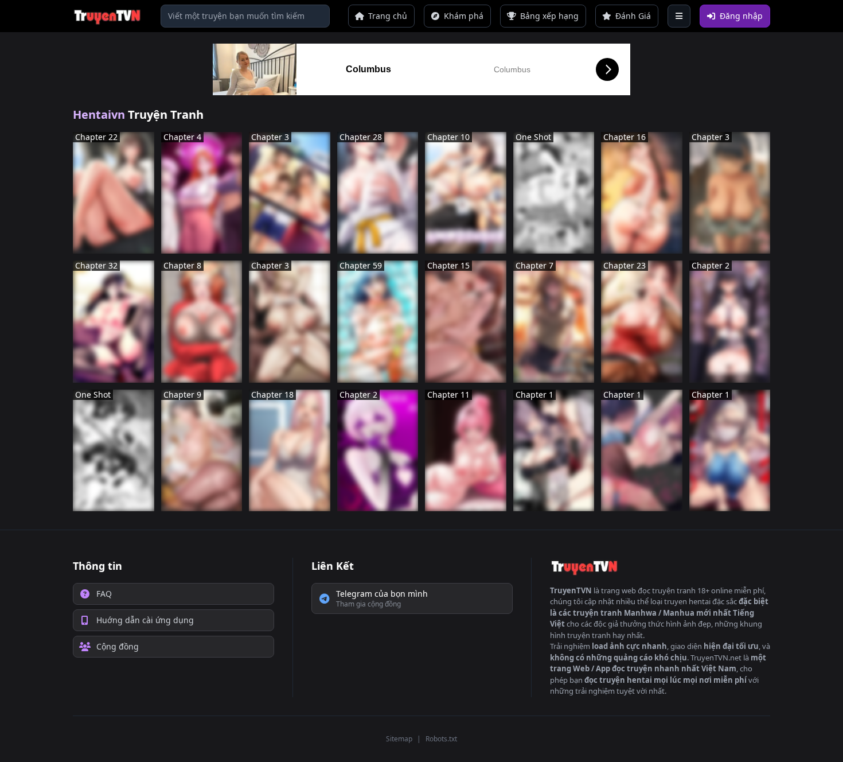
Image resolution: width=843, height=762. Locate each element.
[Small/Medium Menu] (679, 16)
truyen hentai (687, 601)
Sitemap (399, 739)
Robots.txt (441, 739)
